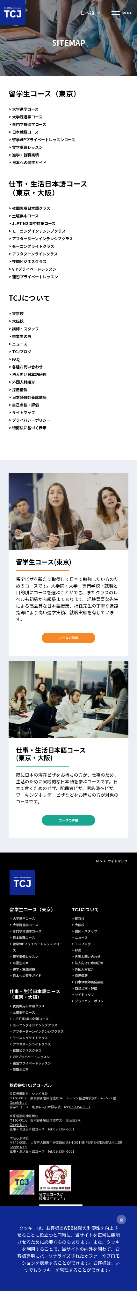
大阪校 (18, 321)
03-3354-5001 (79, 1106)
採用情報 (19, 389)
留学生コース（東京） (44, 93)
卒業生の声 (21, 336)
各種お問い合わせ (27, 366)
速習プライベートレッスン (35, 276)
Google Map (18, 1102)
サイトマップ (23, 412)
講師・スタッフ (25, 328)
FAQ (16, 359)
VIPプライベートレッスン (34, 269)
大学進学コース (25, 109)
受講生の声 (21, 1069)
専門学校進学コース (29, 124)
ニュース (19, 343)
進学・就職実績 (25, 154)
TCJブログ (21, 351)
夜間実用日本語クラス (31, 208)
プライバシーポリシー (31, 420)
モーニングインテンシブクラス (39, 231)
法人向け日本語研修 (29, 374)
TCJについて (29, 298)
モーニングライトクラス (33, 246)
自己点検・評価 (25, 404)
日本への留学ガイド (29, 162)
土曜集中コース (25, 215)
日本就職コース (25, 132)
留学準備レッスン (27, 147)
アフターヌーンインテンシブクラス (42, 238)
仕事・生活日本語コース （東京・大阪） (48, 187)
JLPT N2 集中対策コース (33, 223)
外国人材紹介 (23, 382)
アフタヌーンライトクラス (35, 253)
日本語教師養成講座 (29, 397)
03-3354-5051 (64, 1129)
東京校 (18, 313)
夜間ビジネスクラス (29, 261)
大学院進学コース (27, 116)
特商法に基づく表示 (29, 427)
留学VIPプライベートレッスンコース (43, 139)
